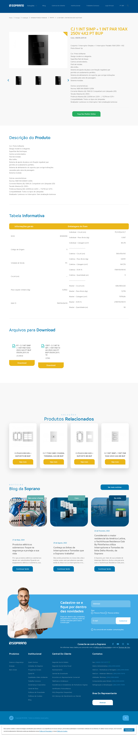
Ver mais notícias (115, 487)
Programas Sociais (34, 670)
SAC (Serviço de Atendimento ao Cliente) (66, 696)
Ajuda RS (31, 673)
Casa (76, 498)
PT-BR (122, 5)
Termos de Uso (124, 647)
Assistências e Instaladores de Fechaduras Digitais (70, 685)
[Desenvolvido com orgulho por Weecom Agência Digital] (11, 718)
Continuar (129, 730)
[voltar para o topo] (126, 718)
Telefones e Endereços (60, 681)
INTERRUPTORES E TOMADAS (39, 17)
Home (11, 17)
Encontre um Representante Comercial (66, 677)
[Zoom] (65, 34)
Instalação (25, 17)
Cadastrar (123, 621)
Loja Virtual (109, 5)
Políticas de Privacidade (36, 692)
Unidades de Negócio (35, 666)
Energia (17, 17)
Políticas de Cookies (35, 696)
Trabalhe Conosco (92, 5)
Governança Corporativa (36, 685)
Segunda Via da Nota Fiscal (61, 666)
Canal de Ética (33, 688)
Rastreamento (57, 670)
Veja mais (23, 462)
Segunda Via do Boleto (60, 662)
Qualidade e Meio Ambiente (38, 677)
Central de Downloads (60, 673)
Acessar (103, 702)
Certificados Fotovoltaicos (61, 688)
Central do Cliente (58, 5)
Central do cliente (61, 653)
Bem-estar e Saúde (35, 498)
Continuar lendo (22, 569)
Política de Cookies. (62, 731)
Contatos (97, 653)
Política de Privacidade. (45, 731)
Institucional (75, 5)
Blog (44, 5)
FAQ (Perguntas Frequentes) (62, 692)
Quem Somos (33, 662)
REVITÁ (52, 17)
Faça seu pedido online (86, 114)
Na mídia (117, 498)
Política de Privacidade (102, 647)
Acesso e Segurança (16, 662)
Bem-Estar (13, 670)
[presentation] (8, 80)
